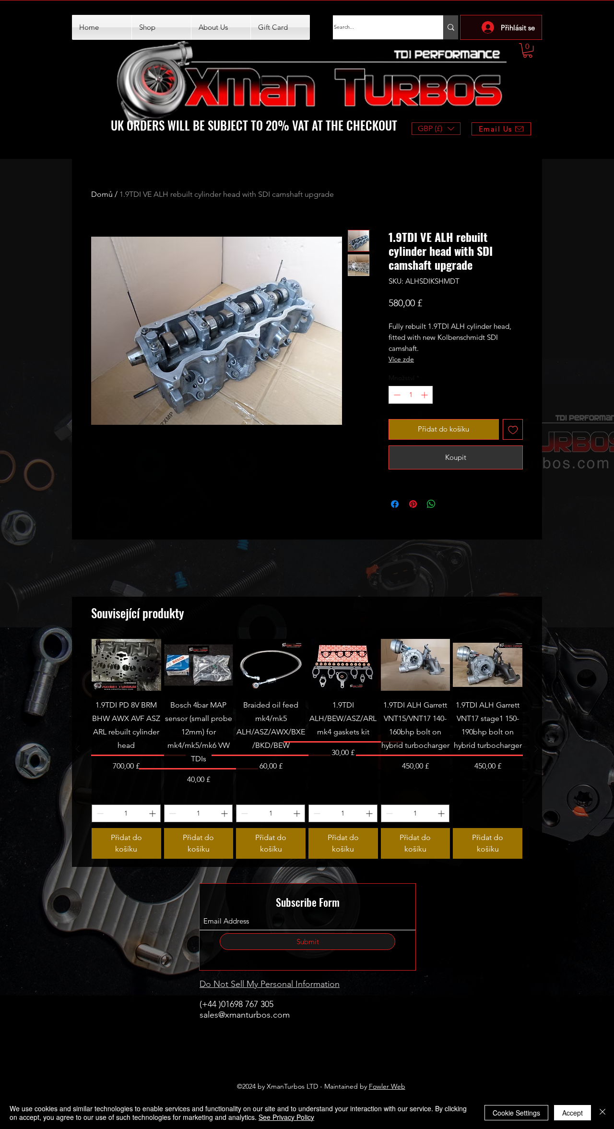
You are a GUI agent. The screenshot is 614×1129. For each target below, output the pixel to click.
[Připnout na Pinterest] (413, 504)
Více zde (401, 359)
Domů (102, 194)
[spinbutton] (410, 394)
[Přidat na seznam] (513, 429)
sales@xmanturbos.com (245, 1014)
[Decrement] (396, 394)
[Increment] (425, 394)
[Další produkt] (536, 749)
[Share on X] (449, 504)
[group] (307, 748)
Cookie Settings (516, 1112)
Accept (572, 1112)
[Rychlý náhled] (126, 665)
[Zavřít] (602, 1112)
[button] (527, 50)
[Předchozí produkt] (77, 749)
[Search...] (450, 27)
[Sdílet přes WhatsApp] (431, 504)
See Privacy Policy (286, 1117)
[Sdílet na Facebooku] (395, 504)
